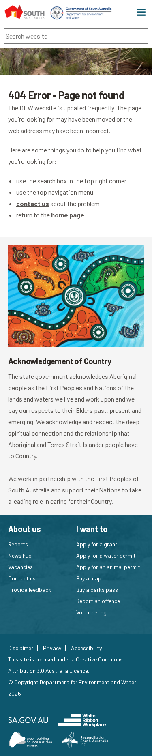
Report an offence (98, 600)
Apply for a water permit (106, 555)
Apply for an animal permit (108, 566)
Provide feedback (29, 589)
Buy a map (88, 578)
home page (67, 215)
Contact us (22, 578)
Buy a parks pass (97, 589)
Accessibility (86, 648)
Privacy (52, 648)
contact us (32, 203)
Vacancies (20, 566)
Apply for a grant (97, 544)
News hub (20, 555)
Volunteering (91, 612)
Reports (18, 544)
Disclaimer (20, 648)
